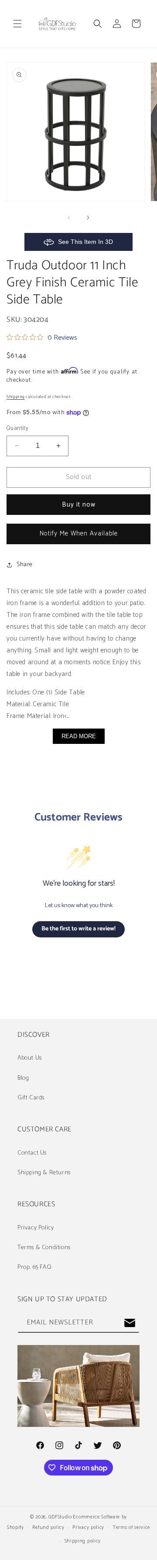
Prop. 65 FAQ (34, 1267)
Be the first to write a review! (78, 929)
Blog (23, 1078)
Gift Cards (30, 1098)
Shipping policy (83, 1541)
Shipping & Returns (44, 1173)
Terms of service (131, 1528)
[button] (17, 23)
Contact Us (32, 1153)
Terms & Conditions (44, 1248)
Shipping (16, 396)
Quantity (17, 428)
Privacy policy (88, 1528)
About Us (29, 1058)
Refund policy (48, 1528)
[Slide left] (68, 217)
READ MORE (78, 736)
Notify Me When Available (79, 533)
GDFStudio (60, 1517)
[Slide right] (88, 217)
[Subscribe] (129, 1323)
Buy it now (79, 504)
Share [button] (25, 565)
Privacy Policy (35, 1228)
